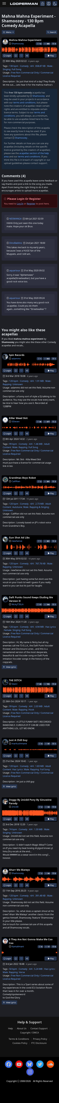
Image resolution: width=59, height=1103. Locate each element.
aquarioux (14, 270)
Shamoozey (18, 43)
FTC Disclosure (39, 1043)
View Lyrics (10, 667)
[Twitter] (40, 1064)
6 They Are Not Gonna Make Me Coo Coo (31, 941)
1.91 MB (39, 381)
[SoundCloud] (50, 1064)
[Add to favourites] (21, 55)
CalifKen (16, 481)
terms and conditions (24, 102)
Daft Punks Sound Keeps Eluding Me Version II (31, 599)
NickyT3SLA (17, 604)
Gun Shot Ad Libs (19, 537)
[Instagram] (30, 1072)
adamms (16, 358)
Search (53, 32)
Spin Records (16, 355)
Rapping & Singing (39, 507)
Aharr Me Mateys (19, 869)
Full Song (16, 69)
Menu (9, 32)
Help (10, 1028)
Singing (7, 69)
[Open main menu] (4, 4)
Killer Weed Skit (18, 418)
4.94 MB (39, 626)
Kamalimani (18, 946)
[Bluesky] (29, 1064)
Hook (31, 709)
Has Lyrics (50, 626)
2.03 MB (38, 706)
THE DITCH (15, 680)
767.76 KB (40, 563)
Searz (14, 683)
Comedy (24, 66)
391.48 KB (40, 895)
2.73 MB (39, 503)
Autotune (17, 507)
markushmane (19, 743)
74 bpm (13, 829)
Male (49, 66)
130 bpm (13, 66)
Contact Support (39, 1028)
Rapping (7, 384)
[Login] (42, 3)
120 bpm (13, 381)
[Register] (48, 3)
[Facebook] (8, 1064)
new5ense (17, 540)
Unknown (18, 384)
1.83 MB (39, 766)
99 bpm (13, 443)
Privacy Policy (40, 1038)
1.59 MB (38, 829)
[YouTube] (19, 1064)
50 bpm (13, 968)
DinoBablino (15, 242)
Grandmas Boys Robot (22, 477)
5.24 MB (38, 968)
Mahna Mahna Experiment (25, 40)
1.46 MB (38, 443)
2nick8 (15, 806)
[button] (54, 3)
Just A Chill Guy (18, 740)
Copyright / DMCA (29, 1032)
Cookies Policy (19, 1043)
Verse (22, 972)
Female (7, 630)
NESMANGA (15, 218)
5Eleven (16, 421)
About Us (21, 1028)
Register (31, 203)
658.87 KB (40, 66)
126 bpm (13, 626)
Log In (20, 203)
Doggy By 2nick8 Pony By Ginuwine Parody (30, 801)
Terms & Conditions (19, 1038)
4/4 (32, 66)
